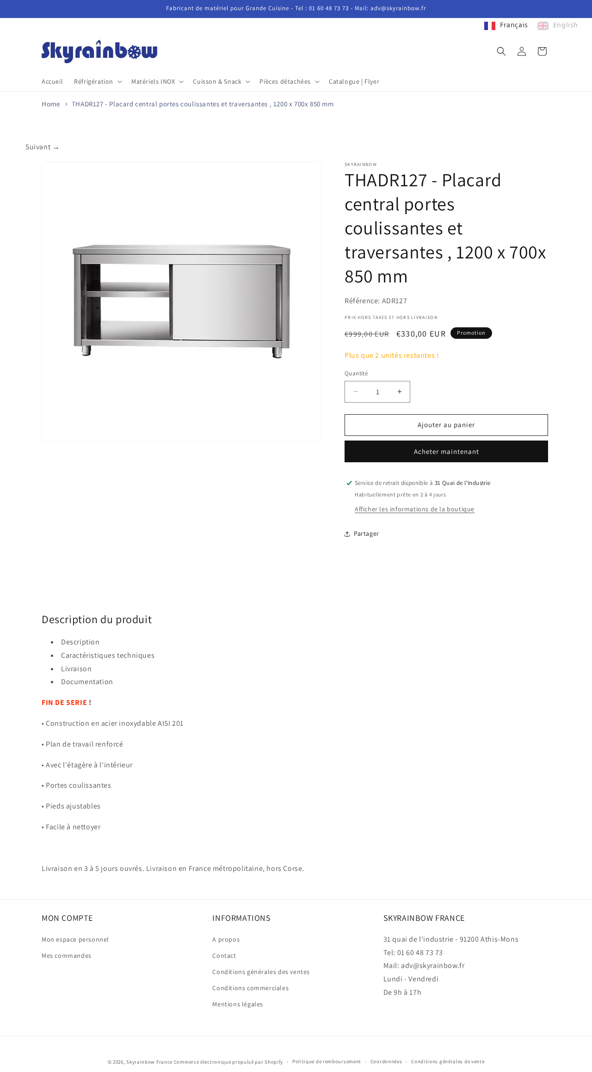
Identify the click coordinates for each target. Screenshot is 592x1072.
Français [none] (514, 24)
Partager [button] (366, 533)
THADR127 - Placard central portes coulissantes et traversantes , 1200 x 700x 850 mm (203, 103)
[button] (97, 81)
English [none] (565, 24)
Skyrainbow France (149, 1062)
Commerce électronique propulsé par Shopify (228, 1062)
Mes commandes (67, 955)
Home (51, 103)
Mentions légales (237, 1004)
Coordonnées (386, 1061)
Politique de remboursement (326, 1061)
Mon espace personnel (75, 939)
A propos (226, 939)
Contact (224, 955)
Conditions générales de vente (447, 1061)
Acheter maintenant (446, 451)
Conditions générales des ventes (261, 972)
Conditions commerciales (250, 988)
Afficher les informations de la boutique (415, 509)
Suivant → (42, 147)
